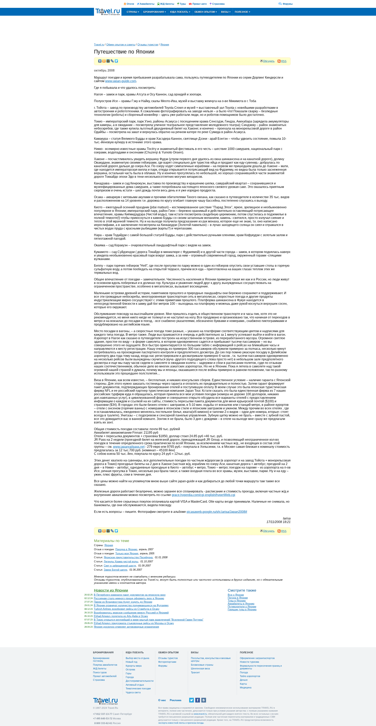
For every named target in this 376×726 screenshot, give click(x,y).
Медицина (245, 687)
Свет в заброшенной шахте (120, 565)
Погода (244, 672)
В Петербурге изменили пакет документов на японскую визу (130, 594)
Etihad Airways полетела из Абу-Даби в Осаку (121, 616)
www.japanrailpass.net (129, 446)
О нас (162, 700)
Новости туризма (249, 662)
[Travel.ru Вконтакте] (203, 700)
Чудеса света (133, 692)
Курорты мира (134, 665)
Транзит (195, 672)
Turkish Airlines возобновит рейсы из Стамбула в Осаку (126, 608)
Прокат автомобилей (105, 676)
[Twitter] (116, 60)
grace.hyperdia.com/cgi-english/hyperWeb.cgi (203, 495)
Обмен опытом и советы (120, 44)
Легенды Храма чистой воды (121, 561)
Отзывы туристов (147, 44)
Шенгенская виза (200, 668)
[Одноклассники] (104, 60)
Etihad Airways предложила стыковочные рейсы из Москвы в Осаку (134, 623)
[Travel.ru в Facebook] (197, 700)
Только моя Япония (126, 553)
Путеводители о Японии (242, 606)
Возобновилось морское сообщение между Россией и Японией (131, 612)
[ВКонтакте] (100, 60)
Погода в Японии (238, 597)
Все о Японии (236, 594)
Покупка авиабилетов (105, 664)
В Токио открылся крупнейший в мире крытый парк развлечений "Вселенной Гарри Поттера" (148, 619)
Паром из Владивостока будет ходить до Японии (123, 601)
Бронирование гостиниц (101, 659)
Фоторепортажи (167, 662)
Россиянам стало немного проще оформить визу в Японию (129, 598)
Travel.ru (99, 44)
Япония (164, 44)
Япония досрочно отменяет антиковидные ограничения (126, 626)
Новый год (131, 662)
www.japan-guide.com (120, 81)
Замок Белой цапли (115, 569)
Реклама (175, 700)
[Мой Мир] (108, 60)
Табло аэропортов (250, 676)
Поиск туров (100, 672)
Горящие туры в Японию (242, 609)
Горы (128, 673)
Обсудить (269, 61)
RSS (284, 61)
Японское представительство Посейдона (128, 557)
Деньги (244, 680)
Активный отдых (135, 684)
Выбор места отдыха (137, 658)
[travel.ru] (107, 12)
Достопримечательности (140, 681)
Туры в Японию (237, 600)
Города (130, 677)
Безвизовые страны (202, 664)
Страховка (99, 680)
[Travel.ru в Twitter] (191, 700)
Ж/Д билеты (99, 668)
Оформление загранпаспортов (257, 658)
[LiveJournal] (112, 60)
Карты (243, 683)
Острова (130, 669)
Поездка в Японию (126, 549)
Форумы (288, 4)
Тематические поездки (138, 688)
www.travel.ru (200, 714)
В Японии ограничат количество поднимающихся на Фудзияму (131, 605)
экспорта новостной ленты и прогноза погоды (181, 723)
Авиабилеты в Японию (241, 603)
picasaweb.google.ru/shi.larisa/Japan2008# (217, 511)
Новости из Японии (111, 590)
